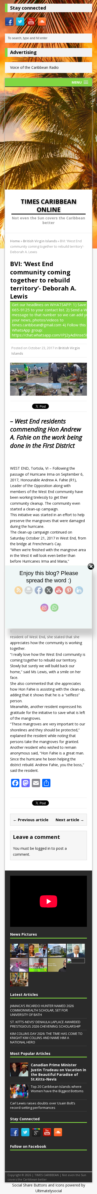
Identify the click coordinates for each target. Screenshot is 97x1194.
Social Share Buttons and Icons (38, 1185)
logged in (42, 848)
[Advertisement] (48, 138)
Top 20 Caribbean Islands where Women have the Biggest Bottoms (57, 1088)
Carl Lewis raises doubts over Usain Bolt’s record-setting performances (42, 1105)
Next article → (70, 819)
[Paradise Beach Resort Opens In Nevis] (76, 969)
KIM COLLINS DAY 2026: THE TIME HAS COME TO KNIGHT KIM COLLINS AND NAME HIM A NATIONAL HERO (46, 1038)
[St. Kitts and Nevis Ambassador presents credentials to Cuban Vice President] (19, 983)
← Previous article (30, 819)
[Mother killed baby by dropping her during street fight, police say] (19, 969)
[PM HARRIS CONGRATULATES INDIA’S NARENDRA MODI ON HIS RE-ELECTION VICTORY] (57, 969)
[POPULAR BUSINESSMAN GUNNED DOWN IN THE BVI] (38, 969)
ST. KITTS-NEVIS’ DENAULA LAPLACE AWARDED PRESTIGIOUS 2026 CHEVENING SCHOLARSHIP (45, 1024)
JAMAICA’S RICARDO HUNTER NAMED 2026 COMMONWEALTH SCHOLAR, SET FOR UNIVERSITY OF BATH (42, 1010)
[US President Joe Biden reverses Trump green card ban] (19, 954)
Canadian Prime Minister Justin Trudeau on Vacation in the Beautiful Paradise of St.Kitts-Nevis (58, 1072)
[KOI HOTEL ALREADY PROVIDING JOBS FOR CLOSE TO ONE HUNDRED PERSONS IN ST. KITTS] (57, 954)
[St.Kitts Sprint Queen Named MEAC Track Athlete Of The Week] (38, 954)
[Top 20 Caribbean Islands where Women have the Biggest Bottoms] (19, 1095)
